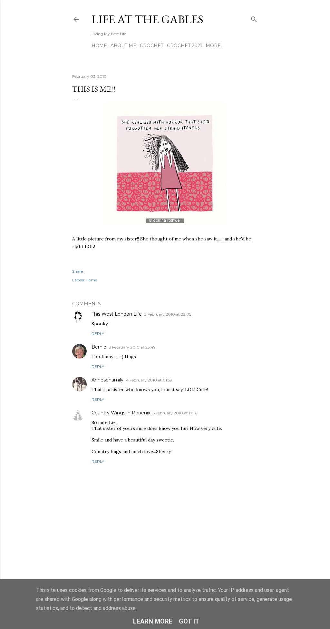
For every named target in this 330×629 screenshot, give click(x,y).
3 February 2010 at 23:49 (132, 347)
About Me (123, 45)
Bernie (99, 347)
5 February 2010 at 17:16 (175, 413)
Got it (189, 621)
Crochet (151, 45)
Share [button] (77, 271)
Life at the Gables (147, 19)
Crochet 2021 (184, 45)
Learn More (152, 621)
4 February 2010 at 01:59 (149, 380)
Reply (98, 333)
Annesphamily (107, 380)
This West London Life (117, 314)
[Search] (254, 18)
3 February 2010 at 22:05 (167, 314)
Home (99, 45)
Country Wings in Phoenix (121, 413)
